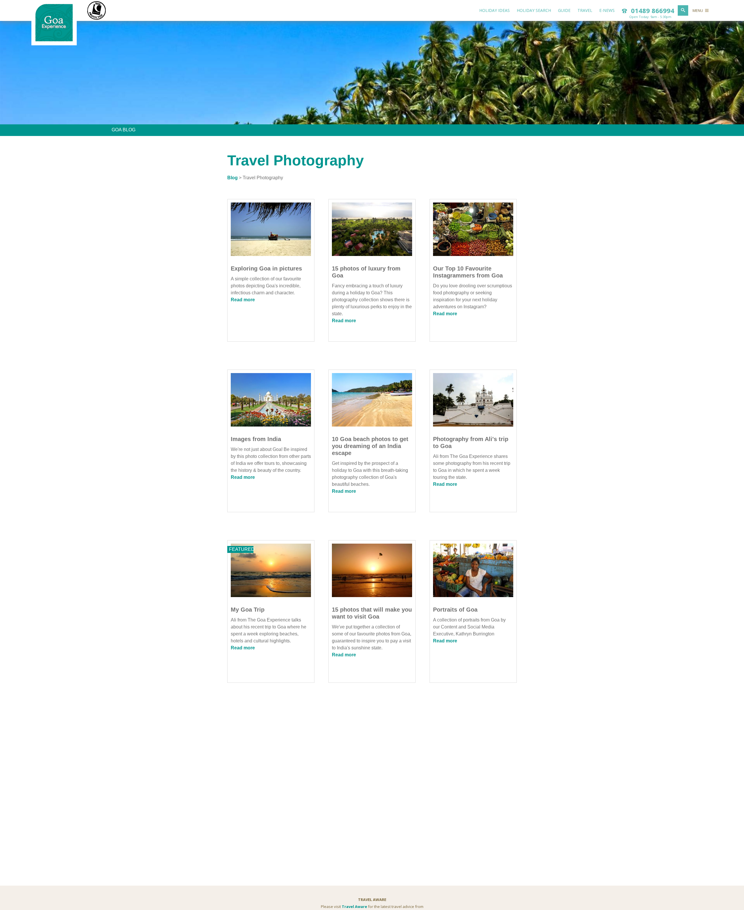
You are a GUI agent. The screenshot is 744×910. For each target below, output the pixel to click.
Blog (232, 177)
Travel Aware (354, 906)
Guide (564, 10)
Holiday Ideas (494, 10)
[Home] (54, 40)
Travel (584, 10)
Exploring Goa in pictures (266, 268)
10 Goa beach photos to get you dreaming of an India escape (370, 446)
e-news (607, 10)
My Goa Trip (247, 609)
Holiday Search (534, 10)
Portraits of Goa (455, 609)
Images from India (256, 439)
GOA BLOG (123, 129)
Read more (243, 299)
